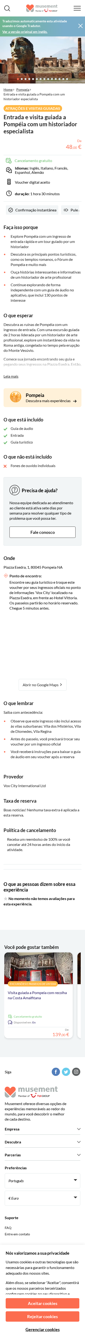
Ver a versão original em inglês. (24, 32)
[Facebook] (55, 1071)
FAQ (8, 1228)
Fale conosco (42, 532)
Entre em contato (17, 1234)
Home (8, 89)
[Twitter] (65, 1071)
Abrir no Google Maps (41, 684)
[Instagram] (75, 1071)
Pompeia (22, 89)
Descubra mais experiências (48, 400)
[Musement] (42, 8)
